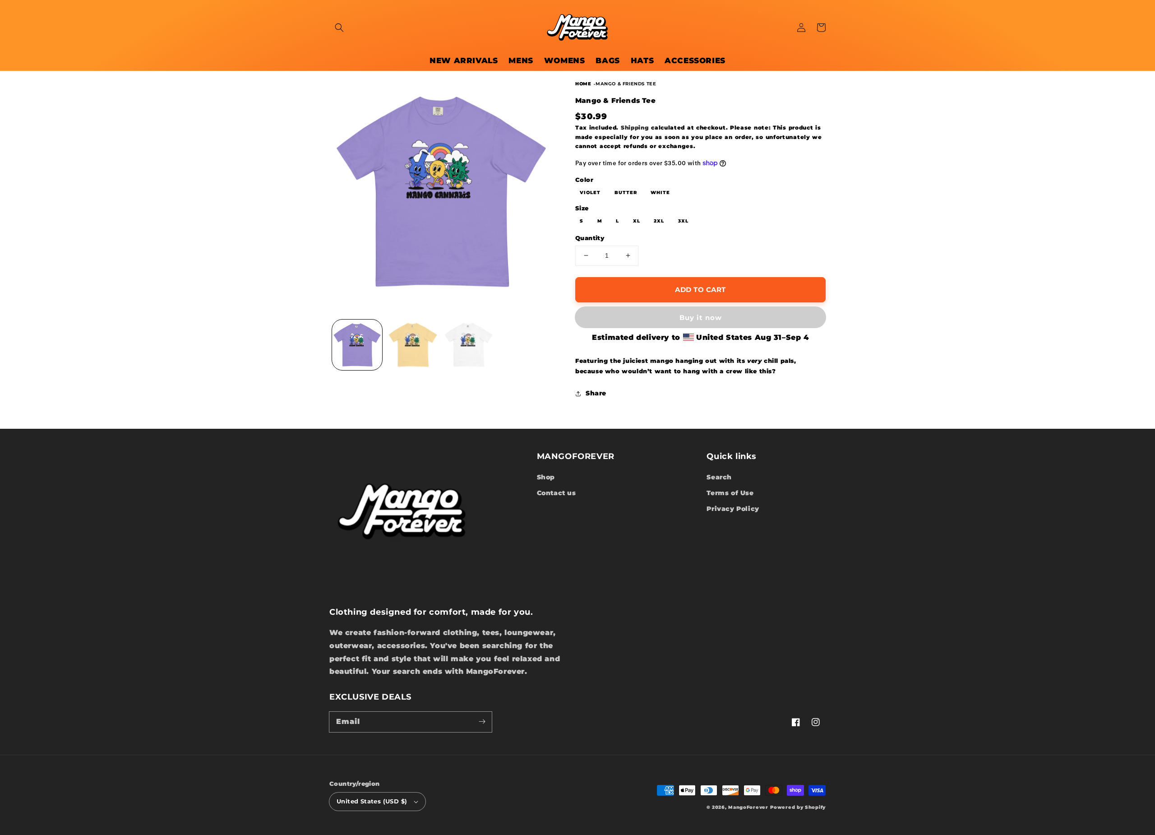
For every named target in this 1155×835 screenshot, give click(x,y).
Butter (625, 192)
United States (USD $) (372, 801)
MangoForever (748, 807)
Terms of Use (730, 493)
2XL (659, 221)
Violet (590, 192)
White (660, 192)
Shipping (635, 127)
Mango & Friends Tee (626, 84)
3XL (683, 221)
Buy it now (700, 317)
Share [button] (596, 393)
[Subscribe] (482, 722)
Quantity (589, 237)
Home (583, 84)
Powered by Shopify (798, 807)
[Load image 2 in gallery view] (412, 344)
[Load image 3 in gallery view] (468, 344)
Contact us (556, 493)
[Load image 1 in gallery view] (357, 344)
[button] (339, 27)
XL (636, 221)
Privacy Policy (733, 509)
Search (719, 477)
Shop (546, 477)
